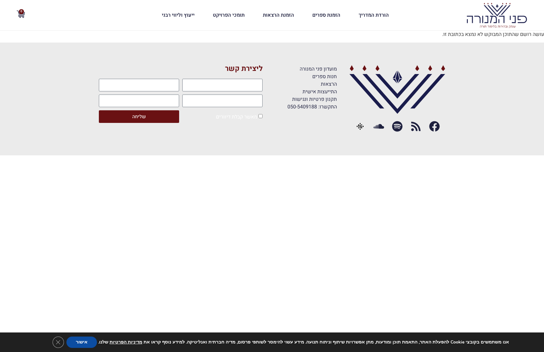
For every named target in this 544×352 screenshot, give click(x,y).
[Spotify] (397, 126)
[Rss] (415, 126)
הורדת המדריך (374, 15)
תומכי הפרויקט (229, 15)
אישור (82, 342)
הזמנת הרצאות (278, 15)
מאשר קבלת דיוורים (236, 117)
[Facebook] (434, 126)
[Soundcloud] (378, 126)
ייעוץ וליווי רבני (178, 15)
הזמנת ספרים (326, 15)
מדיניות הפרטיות (126, 342)
